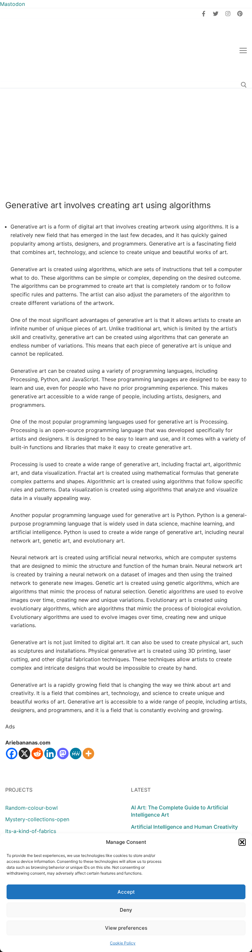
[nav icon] (243, 50)
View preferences (126, 928)
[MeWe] (75, 753)
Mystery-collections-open (37, 819)
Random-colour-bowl (31, 807)
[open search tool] (244, 85)
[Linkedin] (50, 753)
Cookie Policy (123, 943)
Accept (126, 892)
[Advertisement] (126, 137)
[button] (242, 842)
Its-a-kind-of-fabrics (30, 831)
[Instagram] (228, 14)
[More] (88, 753)
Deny (126, 910)
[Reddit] (37, 753)
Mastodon (12, 4)
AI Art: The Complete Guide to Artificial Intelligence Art (179, 811)
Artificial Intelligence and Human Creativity (184, 826)
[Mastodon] (63, 753)
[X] (24, 753)
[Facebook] (204, 14)
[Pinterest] (240, 14)
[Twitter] (216, 14)
